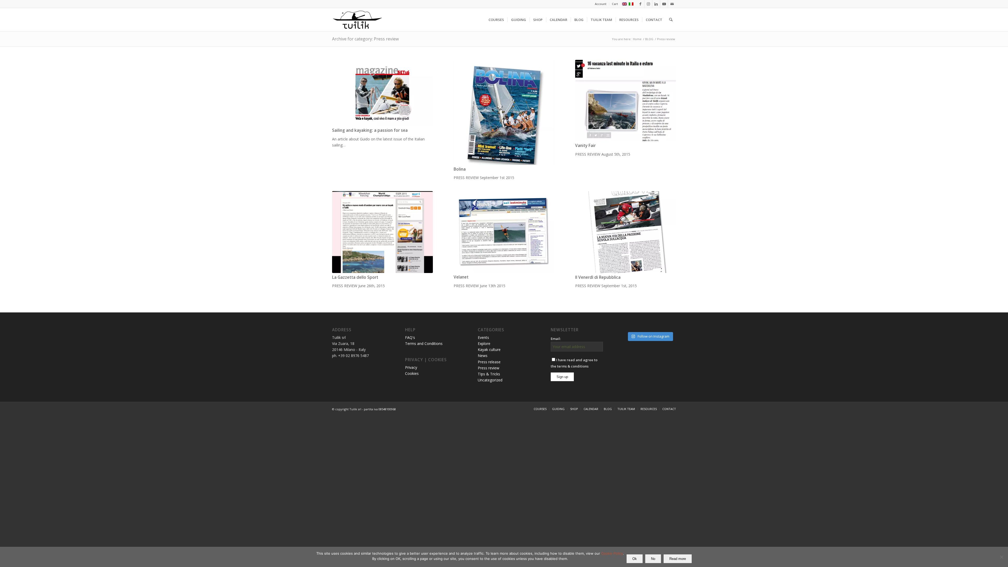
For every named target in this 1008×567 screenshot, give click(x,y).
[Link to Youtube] (664, 4)
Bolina (460, 169)
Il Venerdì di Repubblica (598, 277)
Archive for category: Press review (365, 39)
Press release (489, 361)
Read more (677, 559)
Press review (488, 367)
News (482, 355)
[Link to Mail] (672, 4)
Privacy (411, 367)
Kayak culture (489, 349)
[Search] (671, 19)
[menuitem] (600, 4)
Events (483, 337)
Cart (615, 4)
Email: (556, 338)
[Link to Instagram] (648, 4)
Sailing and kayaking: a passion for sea (370, 130)
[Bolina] (504, 112)
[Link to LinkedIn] (656, 4)
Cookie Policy (612, 553)
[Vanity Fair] (625, 100)
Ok (634, 559)
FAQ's (410, 337)
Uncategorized (490, 379)
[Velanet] (504, 232)
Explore (484, 343)
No (653, 559)
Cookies (412, 373)
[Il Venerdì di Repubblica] (625, 232)
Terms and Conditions (424, 343)
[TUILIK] (357, 19)
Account (600, 4)
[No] (1001, 557)
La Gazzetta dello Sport (355, 277)
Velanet (461, 277)
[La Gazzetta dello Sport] (382, 232)
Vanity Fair (585, 145)
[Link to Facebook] (640, 4)
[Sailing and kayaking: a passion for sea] (382, 93)
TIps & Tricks (489, 373)
